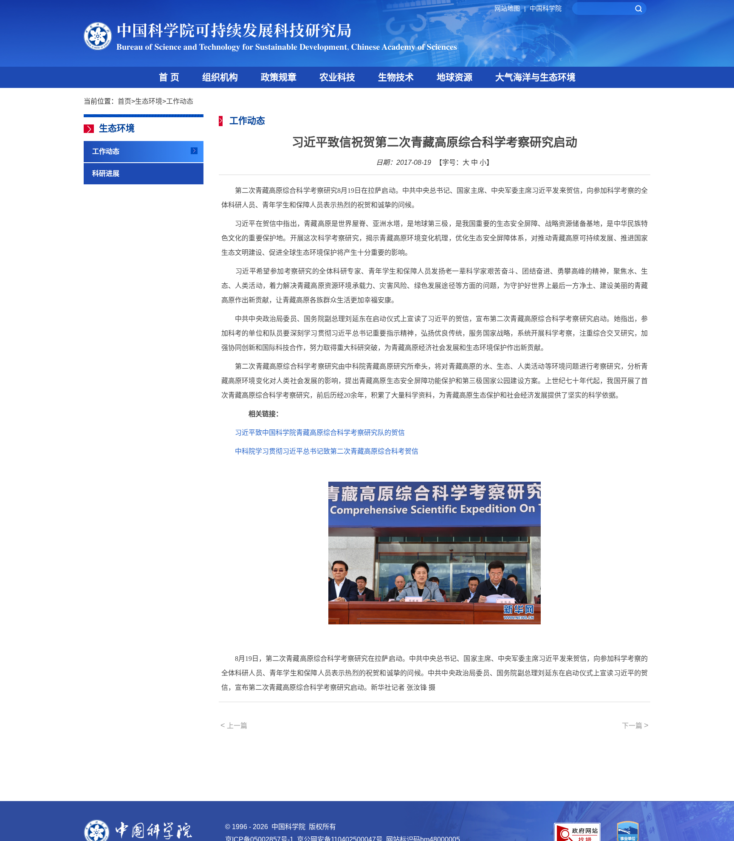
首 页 (169, 77)
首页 (124, 101)
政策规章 (278, 77)
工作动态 (179, 101)
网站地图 (509, 8)
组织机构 (220, 77)
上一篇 (233, 725)
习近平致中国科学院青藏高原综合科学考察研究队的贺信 (320, 432)
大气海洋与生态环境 (535, 77)
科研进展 (105, 173)
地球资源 (454, 77)
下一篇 (635, 725)
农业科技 (337, 77)
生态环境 (148, 101)
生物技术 (396, 77)
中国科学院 (546, 8)
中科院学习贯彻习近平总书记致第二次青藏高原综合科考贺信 (326, 451)
